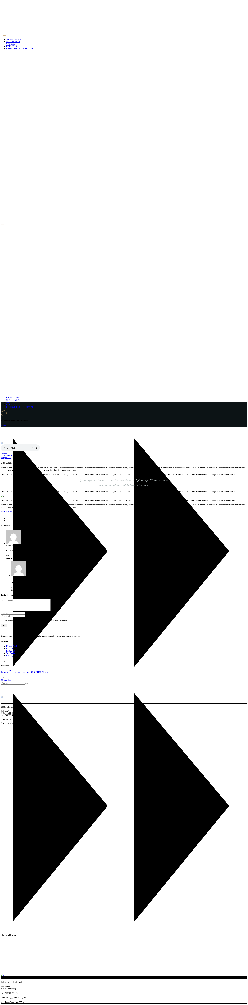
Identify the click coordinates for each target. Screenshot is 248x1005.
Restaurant (10, 511)
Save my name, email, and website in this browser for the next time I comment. (36, 621)
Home (3, 425)
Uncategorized (12, 655)
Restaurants (11, 651)
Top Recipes (11, 653)
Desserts (5, 672)
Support (4, 453)
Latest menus (11, 648)
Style (46, 672)
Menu (19, 672)
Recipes (25, 672)
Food (3, 511)
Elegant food (6, 680)
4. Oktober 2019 (8, 455)
